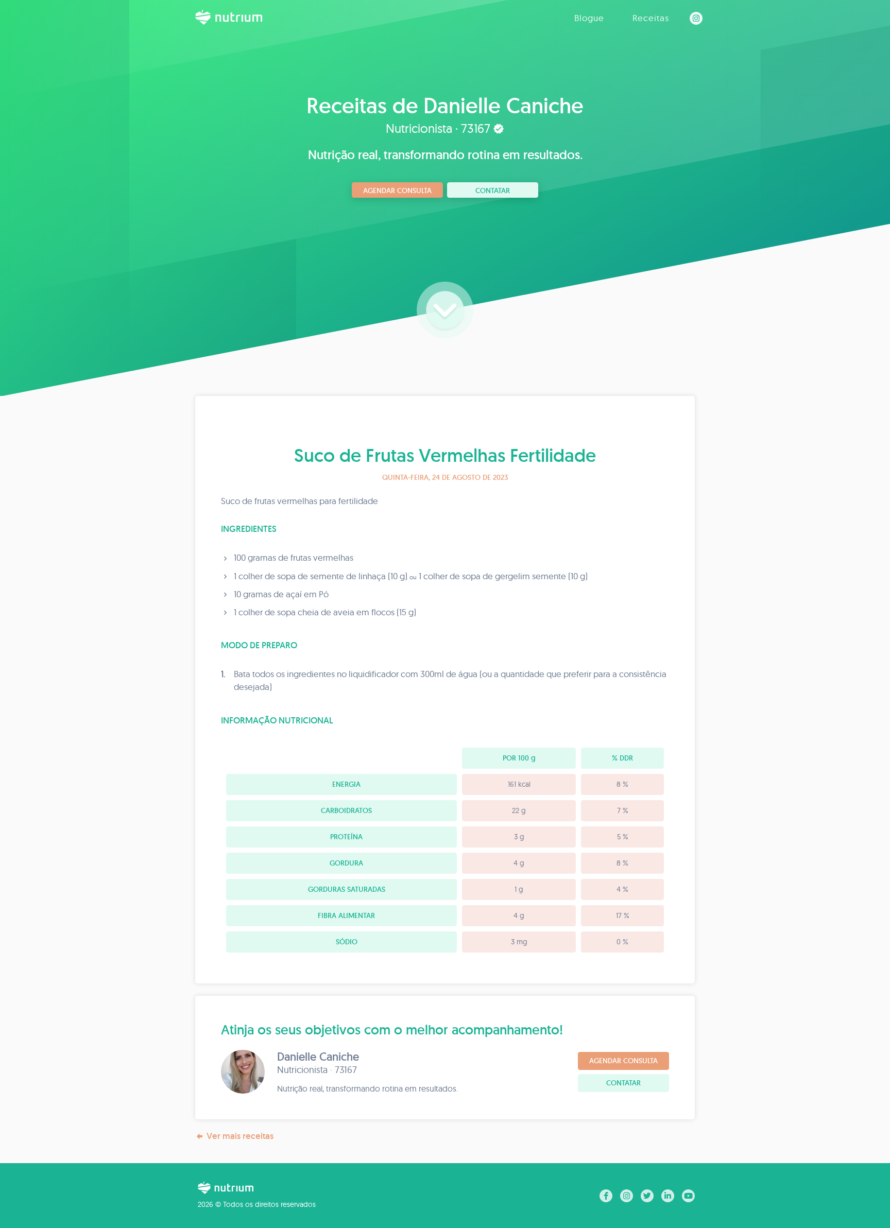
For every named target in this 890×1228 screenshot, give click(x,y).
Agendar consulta (397, 190)
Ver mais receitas (240, 1135)
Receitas (650, 17)
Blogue (589, 17)
